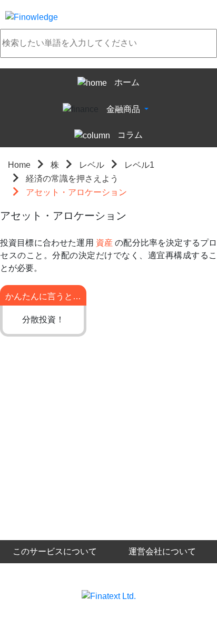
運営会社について (162, 551)
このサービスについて (55, 551)
